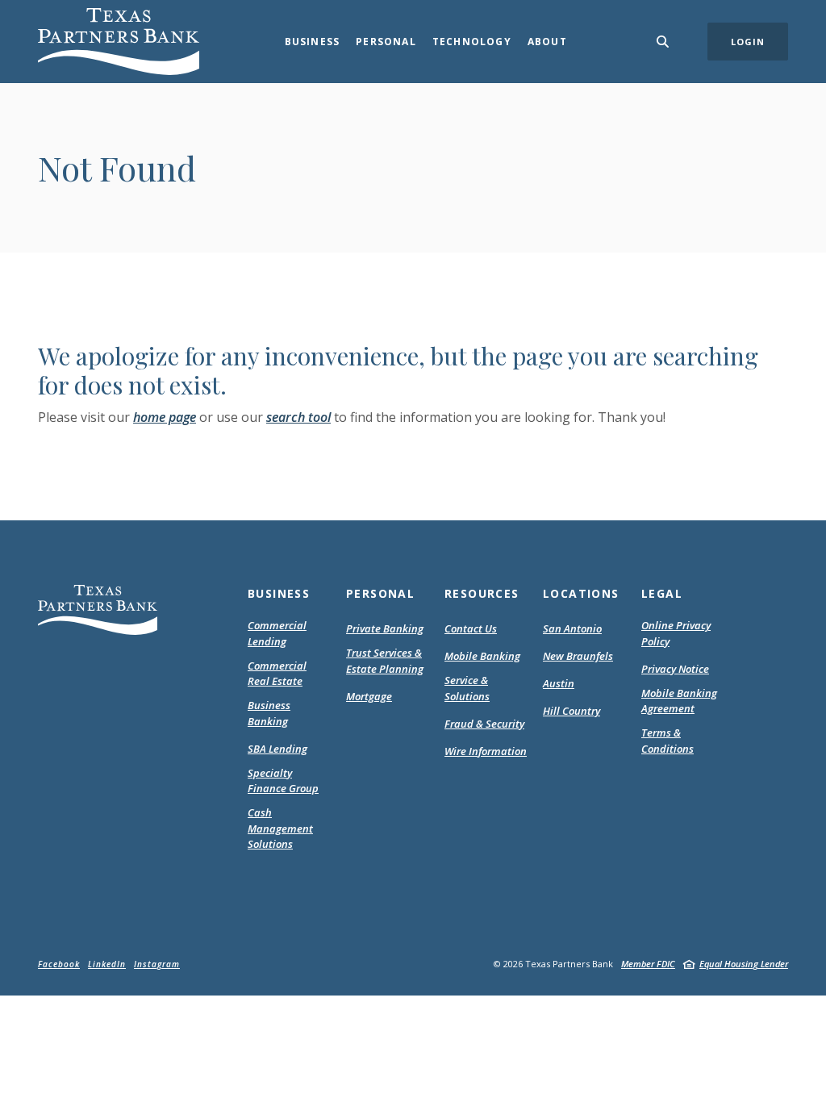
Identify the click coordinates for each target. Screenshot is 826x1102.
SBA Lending (277, 748)
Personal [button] (386, 41)
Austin (558, 683)
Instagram (157, 964)
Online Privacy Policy (676, 633)
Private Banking (384, 628)
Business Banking (269, 713)
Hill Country (571, 710)
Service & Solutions (467, 688)
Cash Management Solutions (280, 828)
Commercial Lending (277, 633)
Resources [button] (481, 593)
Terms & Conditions (682, 741)
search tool (298, 417)
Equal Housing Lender (743, 964)
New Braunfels (578, 656)
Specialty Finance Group (283, 781)
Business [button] (312, 41)
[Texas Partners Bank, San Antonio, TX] (118, 41)
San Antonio (572, 628)
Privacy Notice (675, 670)
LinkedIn (107, 964)
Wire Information (485, 751)
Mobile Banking (482, 656)
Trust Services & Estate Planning (384, 660)
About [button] (547, 41)
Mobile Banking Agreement (682, 701)
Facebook (59, 964)
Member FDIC (648, 964)
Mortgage (369, 697)
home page (164, 417)
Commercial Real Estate (277, 673)
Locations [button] (581, 593)
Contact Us (470, 628)
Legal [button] (661, 593)
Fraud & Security (484, 723)
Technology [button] (471, 41)
